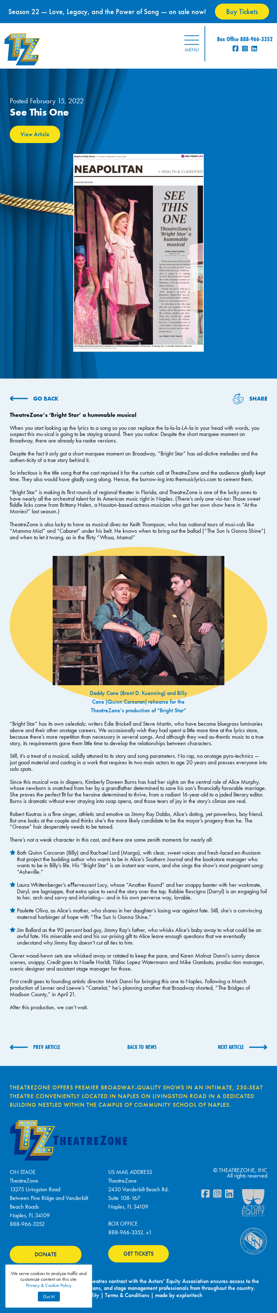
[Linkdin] (229, 1195)
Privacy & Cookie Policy (48, 1285)
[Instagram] (217, 1195)
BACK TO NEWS (142, 1047)
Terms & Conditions (127, 1295)
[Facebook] (205, 1195)
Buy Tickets (242, 11)
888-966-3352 (27, 1224)
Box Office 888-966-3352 (245, 39)
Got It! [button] (49, 1296)
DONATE (46, 1254)
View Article (35, 134)
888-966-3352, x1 (130, 1232)
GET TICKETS (138, 1253)
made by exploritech (178, 1295)
